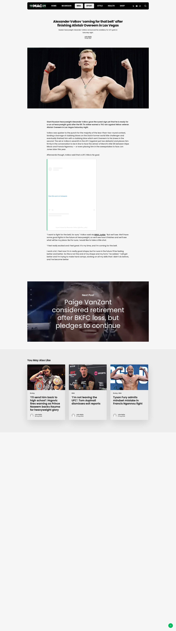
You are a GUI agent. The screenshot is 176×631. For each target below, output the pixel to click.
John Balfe (88, 37)
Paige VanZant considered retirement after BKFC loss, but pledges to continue (88, 311)
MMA (73, 393)
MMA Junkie (99, 234)
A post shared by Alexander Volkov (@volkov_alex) (71, 227)
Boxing (32, 393)
